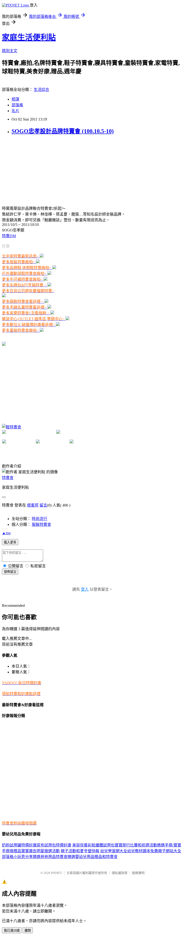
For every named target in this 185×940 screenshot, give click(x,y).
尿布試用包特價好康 (54, 845)
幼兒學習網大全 (113, 851)
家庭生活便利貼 (29, 37)
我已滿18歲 (12, 930)
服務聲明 (138, 873)
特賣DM (9, 236)
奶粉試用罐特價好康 (19, 845)
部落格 (17, 105)
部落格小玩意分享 (17, 857)
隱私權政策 (119, 873)
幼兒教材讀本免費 (142, 851)
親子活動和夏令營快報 (80, 851)
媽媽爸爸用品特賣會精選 (54, 857)
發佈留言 (10, 572)
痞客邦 (33, 505)
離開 (28, 930)
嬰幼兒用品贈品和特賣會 (96, 857)
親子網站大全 (169, 851)
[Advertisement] (38, 170)
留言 (43, 505)
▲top (6, 533)
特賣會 (7, 478)
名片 (15, 111)
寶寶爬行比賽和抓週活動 (136, 845)
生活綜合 (41, 90)
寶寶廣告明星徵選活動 (40, 851)
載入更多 (10, 542)
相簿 (15, 99)
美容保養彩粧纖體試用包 (93, 845)
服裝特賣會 (41, 524)
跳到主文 (9, 51)
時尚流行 (39, 519)
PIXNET (56, 873)
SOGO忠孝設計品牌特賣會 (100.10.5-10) (63, 131)
